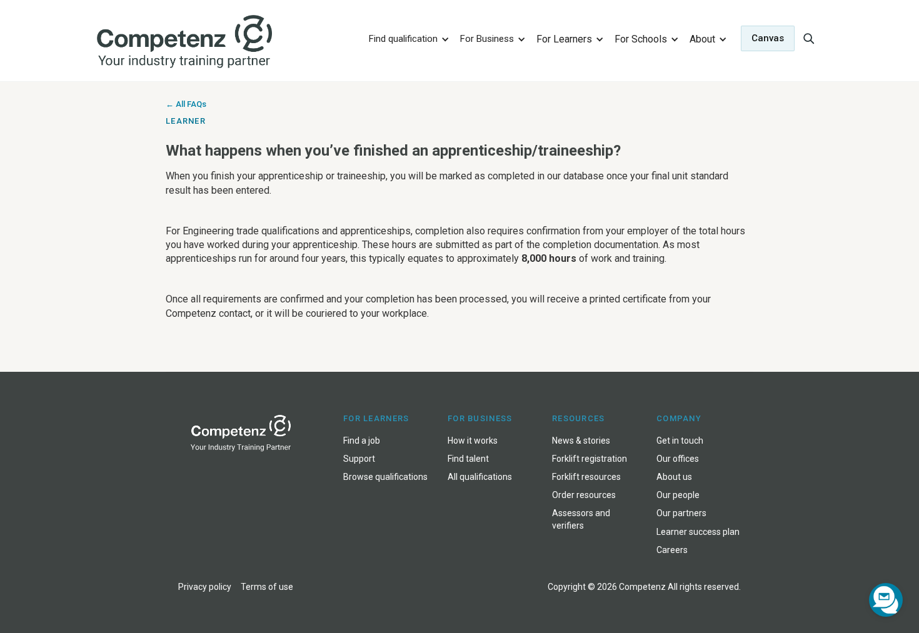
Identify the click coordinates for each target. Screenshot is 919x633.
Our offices (677, 459)
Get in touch (679, 441)
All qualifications (480, 477)
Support (359, 459)
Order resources (584, 495)
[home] (224, 42)
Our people (678, 495)
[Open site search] (808, 38)
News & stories (581, 441)
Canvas (767, 38)
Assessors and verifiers (581, 519)
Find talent (468, 459)
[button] (407, 38)
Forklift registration (589, 459)
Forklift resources (586, 477)
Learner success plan (698, 532)
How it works (473, 441)
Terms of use (267, 587)
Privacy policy (204, 587)
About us (674, 477)
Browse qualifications (385, 477)
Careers (672, 550)
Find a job (361, 441)
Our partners (681, 513)
